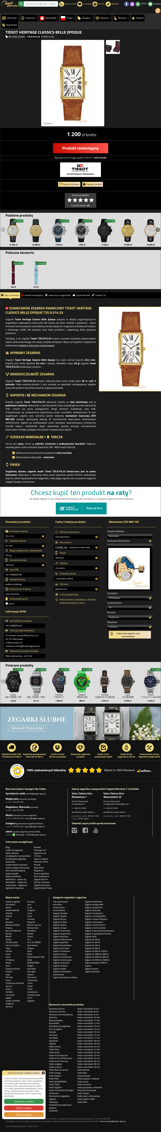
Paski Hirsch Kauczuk (58, 1055)
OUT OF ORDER (34, 942)
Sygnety (52, 1099)
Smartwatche (59, 910)
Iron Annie (10, 995)
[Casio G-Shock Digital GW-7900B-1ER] (13, 681)
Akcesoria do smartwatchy (61, 1014)
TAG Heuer (32, 977)
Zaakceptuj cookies (24, 1101)
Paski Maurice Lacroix (58, 1070)
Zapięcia (52, 1108)
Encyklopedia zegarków (16, 859)
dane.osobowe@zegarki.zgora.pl (113, 1121)
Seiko (29, 960)
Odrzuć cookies (24, 1108)
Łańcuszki (53, 1035)
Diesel (8, 963)
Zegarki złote (91, 936)
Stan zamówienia (41, 876)
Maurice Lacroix (34, 925)
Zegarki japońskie (60, 942)
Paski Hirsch (54, 1052)
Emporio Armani (13, 969)
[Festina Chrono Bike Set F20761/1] (59, 681)
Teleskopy (53, 1102)
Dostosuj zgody (24, 1114)
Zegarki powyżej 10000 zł (96, 963)
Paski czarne (83, 1081)
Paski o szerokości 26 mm (88, 1061)
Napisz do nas (40, 853)
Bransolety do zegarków (59, 1026)
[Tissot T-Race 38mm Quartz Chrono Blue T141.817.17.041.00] (59, 230)
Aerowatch (10, 904)
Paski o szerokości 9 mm (88, 1014)
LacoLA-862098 (127, 695)
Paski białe (82, 1073)
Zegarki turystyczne (93, 907)
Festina (9, 971)
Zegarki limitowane (61, 951)
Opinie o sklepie (41, 859)
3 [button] (135, 737)
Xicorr (29, 998)
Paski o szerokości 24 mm (88, 1058)
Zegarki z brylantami (94, 913)
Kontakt (37, 847)
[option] (80, 723)
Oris (29, 939)
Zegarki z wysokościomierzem (98, 934)
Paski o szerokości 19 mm (88, 1043)
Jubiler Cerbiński (13, 1001)
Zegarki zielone (59, 925)
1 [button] (129, 737)
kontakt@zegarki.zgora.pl (36, 793)
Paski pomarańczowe (86, 1090)
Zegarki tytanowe (92, 910)
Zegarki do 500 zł (92, 948)
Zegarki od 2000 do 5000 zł (97, 957)
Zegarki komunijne (42, 885)
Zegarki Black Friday (43, 888)
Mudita (30, 934)
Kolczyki (52, 1032)
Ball (7, 919)
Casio (8, 948)
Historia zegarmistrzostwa (17, 868)
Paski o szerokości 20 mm (88, 1046)
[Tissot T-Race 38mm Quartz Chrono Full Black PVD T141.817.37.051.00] (104, 230)
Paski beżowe (83, 1070)
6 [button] (145, 737)
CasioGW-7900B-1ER (13, 695)
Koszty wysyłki (12, 873)
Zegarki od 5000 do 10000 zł (97, 960)
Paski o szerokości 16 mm (88, 1035)
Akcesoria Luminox (57, 1011)
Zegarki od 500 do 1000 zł (96, 951)
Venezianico (32, 992)
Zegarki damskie (60, 913)
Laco (29, 904)
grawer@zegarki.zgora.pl (35, 826)
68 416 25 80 (80, 808)
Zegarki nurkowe (60, 966)
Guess (8, 989)
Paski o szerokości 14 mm (88, 1029)
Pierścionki (54, 1093)
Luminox (31, 919)
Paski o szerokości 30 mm (88, 1067)
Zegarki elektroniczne (62, 939)
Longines (31, 910)
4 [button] (139, 737)
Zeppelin (31, 1001)
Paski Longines (55, 1064)
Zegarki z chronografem (95, 916)
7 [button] (148, 737)
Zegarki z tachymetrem (95, 925)
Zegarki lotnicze (60, 954)
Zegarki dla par (59, 919)
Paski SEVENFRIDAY (58, 1081)
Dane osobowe (12, 853)
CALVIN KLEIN (11, 942)
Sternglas (31, 971)
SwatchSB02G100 (82, 695)
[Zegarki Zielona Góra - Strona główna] (9, 3)
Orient (30, 936)
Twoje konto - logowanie (16, 885)
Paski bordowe (83, 1076)
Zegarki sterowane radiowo (65, 977)
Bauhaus (9, 922)
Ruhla (29, 954)
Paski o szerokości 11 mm (88, 1020)
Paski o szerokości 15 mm (88, 1032)
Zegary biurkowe (92, 971)
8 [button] (151, 737)
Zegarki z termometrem (95, 928)
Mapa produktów (13, 876)
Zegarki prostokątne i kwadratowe (62, 973)
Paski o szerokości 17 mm (88, 1038)
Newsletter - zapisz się (16, 879)
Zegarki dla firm (41, 879)
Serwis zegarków (41, 873)
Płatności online (41, 862)
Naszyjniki (53, 1041)
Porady (37, 865)
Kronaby (30, 901)
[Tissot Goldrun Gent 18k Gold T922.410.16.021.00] (127, 230)
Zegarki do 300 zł (92, 942)
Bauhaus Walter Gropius (13, 926)
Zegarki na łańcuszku (62, 960)
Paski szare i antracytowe (88, 1096)
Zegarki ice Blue (60, 922)
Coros (8, 957)
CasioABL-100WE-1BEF (36, 695)
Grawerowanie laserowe (16, 865)
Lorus (29, 913)
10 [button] (157, 737)
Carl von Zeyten (12, 945)
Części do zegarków (14, 850)
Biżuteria (53, 1017)
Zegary (88, 966)
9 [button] (154, 737)
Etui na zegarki (55, 1029)
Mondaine (31, 931)
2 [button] (132, 737)
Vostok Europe (33, 995)
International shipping (15, 870)
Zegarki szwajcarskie (94, 904)
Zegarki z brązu (60, 928)
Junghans (10, 1003)
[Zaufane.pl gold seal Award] (17, 771)
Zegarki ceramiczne (61, 931)
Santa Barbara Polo (35, 957)
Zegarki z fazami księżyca (96, 919)
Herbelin (9, 992)
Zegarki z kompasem (94, 922)
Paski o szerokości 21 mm (88, 1049)
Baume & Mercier (13, 931)
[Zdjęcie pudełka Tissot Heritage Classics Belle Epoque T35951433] (113, 47)
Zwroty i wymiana (42, 882)
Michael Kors (33, 928)
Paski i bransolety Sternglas (61, 1090)
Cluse (8, 954)
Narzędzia (53, 1038)
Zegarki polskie (59, 969)
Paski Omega (55, 1073)
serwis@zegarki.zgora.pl (35, 818)
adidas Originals (13, 901)
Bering (8, 934)
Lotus (29, 916)
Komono (9, 1006)
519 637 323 (18, 818)
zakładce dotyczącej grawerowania (36, 345)
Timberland (32, 980)
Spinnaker (31, 969)
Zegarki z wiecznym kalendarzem (99, 931)
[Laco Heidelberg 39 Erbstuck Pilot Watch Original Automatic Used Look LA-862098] (127, 681)
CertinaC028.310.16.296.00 (105, 695)
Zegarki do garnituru (62, 934)
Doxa (8, 966)
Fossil (8, 980)
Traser (30, 989)
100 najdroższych (60, 901)
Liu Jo (29, 907)
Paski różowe (83, 1093)
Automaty (57, 904)
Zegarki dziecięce (60, 936)
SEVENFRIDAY (33, 963)
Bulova (9, 939)
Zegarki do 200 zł (92, 939)
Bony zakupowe (56, 1020)
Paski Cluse (54, 1049)
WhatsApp (19, 834)
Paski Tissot (54, 1084)
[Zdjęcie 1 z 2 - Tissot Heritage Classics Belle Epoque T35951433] (72, 83)
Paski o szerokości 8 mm (88, 1011)
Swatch (30, 974)
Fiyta (8, 974)
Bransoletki (54, 1023)
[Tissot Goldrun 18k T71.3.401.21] (36, 230)
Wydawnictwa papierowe (60, 1105)
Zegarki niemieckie (61, 963)
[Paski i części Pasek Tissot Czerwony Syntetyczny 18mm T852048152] (13, 273)
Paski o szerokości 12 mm (88, 1023)
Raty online (39, 868)
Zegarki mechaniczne (62, 957)
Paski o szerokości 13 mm (88, 1026)
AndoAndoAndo (12, 910)
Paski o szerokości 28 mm (88, 1064)
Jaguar (8, 998)
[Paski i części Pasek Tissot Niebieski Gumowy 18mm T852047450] (36, 273)
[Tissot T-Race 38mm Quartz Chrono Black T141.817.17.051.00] (82, 230)
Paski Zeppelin (55, 1087)
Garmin (9, 986)
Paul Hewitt (32, 945)
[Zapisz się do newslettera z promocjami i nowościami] (157, 10)
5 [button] (142, 737)
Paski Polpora (55, 1076)
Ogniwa (52, 1043)
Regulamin (38, 870)
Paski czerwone (84, 1084)
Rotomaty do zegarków (59, 1096)
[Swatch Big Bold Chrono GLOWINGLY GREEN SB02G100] (82, 681)
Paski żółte (82, 1102)
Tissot (30, 986)
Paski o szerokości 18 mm (88, 1041)
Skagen (30, 966)
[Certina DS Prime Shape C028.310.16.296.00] (104, 681)
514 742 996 (18, 810)
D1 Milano (10, 960)
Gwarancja (10, 862)
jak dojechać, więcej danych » (83, 812)
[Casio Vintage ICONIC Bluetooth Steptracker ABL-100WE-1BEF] (36, 681)
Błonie (8, 936)
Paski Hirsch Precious (58, 1061)
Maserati (31, 922)
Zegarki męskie (59, 916)
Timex (30, 983)
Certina (9, 951)
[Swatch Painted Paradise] (80, 723)
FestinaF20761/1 (59, 695)
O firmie (37, 856)
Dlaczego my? (40, 850)
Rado (29, 951)
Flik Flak (9, 977)
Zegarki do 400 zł (92, 945)
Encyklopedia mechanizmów (18, 856)
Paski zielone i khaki (86, 1099)
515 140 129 (18, 802)
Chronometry (59, 907)
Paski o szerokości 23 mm (88, 1055)
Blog (8, 847)
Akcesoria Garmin (57, 1009)
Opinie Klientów (83, 295)
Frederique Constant (15, 983)
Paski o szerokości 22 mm (88, 1052)
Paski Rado (54, 1078)
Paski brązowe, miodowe (88, 1078)
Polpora (30, 948)
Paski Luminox (55, 1067)
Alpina (8, 907)
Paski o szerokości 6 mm (88, 1009)
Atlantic (9, 913)
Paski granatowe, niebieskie (89, 1087)
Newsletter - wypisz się (16, 882)
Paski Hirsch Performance (60, 1058)
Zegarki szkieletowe (94, 901)
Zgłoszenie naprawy (14, 888)
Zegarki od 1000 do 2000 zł (97, 954)
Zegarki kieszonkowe (62, 945)
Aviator (9, 916)
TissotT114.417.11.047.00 (151, 695)
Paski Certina (55, 1046)
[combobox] (41, 4)
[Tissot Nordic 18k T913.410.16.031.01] (13, 230)
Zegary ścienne (91, 969)
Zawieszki (53, 1111)
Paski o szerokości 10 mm (88, 1017)
